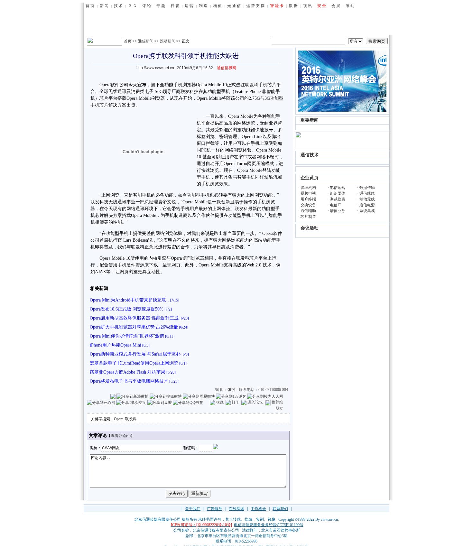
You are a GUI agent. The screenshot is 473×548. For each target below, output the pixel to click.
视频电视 (308, 193)
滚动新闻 (167, 41)
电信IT (335, 205)
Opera (118, 419)
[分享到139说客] (231, 396)
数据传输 (367, 187)
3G (267, 98)
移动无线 (367, 199)
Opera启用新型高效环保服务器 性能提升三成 (134, 318)
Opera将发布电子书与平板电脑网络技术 (129, 381)
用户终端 (308, 199)
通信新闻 (145, 41)
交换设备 (308, 205)
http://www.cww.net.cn (155, 68)
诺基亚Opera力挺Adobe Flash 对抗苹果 (127, 372)
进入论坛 (255, 402)
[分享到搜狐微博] (166, 396)
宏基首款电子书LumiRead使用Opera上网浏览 (134, 363)
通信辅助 (308, 211)
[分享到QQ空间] (131, 402)
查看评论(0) (121, 435)
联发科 (131, 419)
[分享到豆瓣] (159, 402)
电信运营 (337, 187)
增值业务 (337, 211)
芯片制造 (308, 216)
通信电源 (367, 205)
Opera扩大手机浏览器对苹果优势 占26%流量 (134, 327)
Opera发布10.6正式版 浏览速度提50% (126, 309)
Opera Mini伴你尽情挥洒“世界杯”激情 (127, 336)
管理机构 (308, 187)
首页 (128, 41)
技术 (267, 265)
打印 (235, 402)
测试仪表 (337, 199)
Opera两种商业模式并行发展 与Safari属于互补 (135, 354)
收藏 (220, 402)
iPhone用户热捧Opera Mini (115, 345)
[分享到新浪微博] (132, 396)
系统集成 (367, 211)
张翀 (231, 389)
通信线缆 (367, 193)
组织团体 (337, 193)
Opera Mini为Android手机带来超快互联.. (129, 300)
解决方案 (117, 105)
